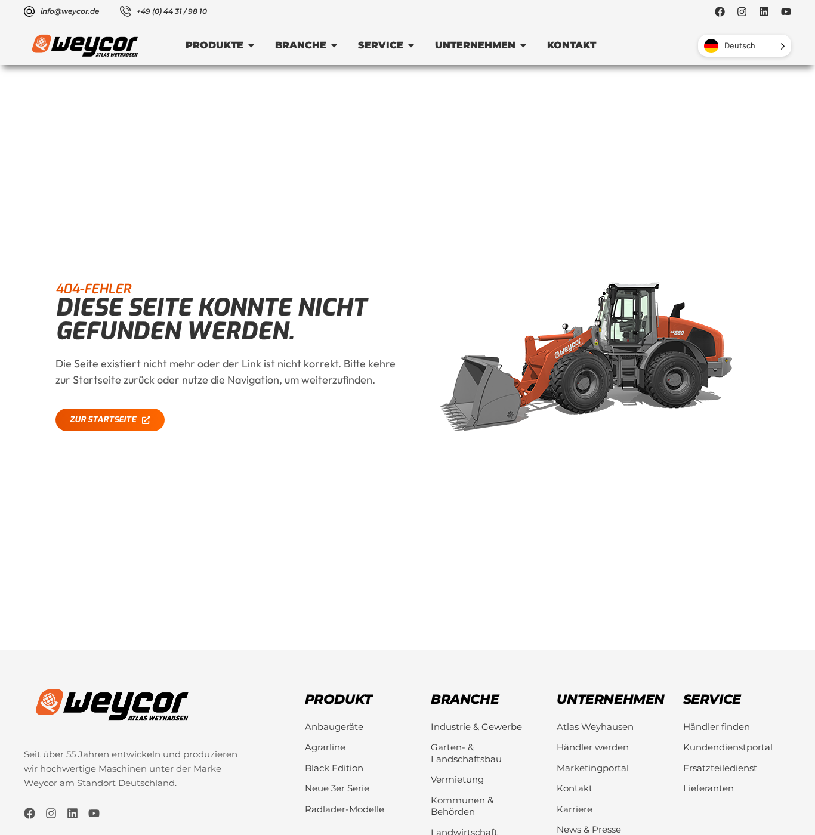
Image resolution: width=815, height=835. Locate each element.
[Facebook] (720, 12)
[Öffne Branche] (334, 45)
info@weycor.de (70, 11)
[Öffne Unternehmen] (523, 45)
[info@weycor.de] (29, 11)
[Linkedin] (764, 12)
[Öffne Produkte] (251, 45)
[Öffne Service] (411, 45)
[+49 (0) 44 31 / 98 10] (125, 11)
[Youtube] (786, 12)
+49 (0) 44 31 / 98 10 (172, 11)
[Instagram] (742, 12)
